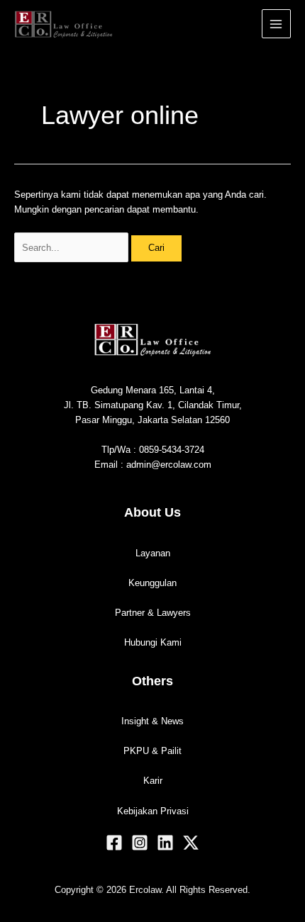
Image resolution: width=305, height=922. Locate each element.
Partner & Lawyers (153, 612)
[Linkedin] (165, 842)
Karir (152, 780)
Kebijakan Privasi (153, 811)
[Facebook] (114, 842)
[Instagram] (139, 842)
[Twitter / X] (190, 842)
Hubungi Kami (153, 642)
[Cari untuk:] (72, 247)
